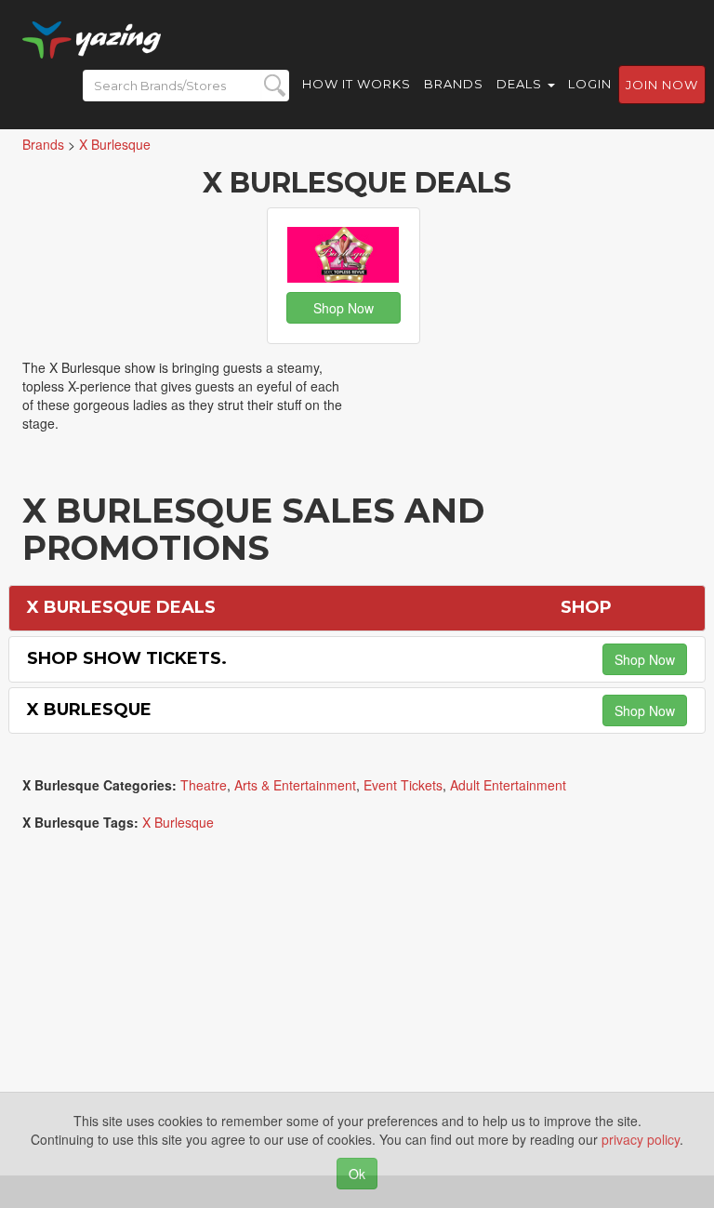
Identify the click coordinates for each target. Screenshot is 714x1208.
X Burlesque (89, 709)
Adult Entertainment (508, 785)
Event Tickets (403, 785)
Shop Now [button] (343, 308)
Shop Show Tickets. (127, 658)
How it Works (356, 83)
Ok (357, 1173)
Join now (662, 84)
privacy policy (641, 1139)
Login (590, 83)
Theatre (203, 785)
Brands (453, 83)
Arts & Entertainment (295, 785)
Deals (521, 83)
